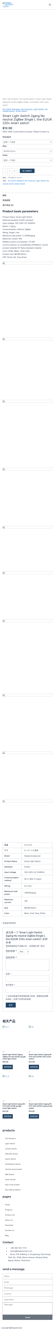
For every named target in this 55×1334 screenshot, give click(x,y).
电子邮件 (10, 985)
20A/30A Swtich (11, 1154)
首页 (4, 99)
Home (7, 1205)
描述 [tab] (4, 195)
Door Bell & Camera (12, 1190)
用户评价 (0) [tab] (8, 205)
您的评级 (11, 951)
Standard (7, 137)
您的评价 (11, 957)
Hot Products (13, 99)
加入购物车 (27, 171)
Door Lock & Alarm (12, 1185)
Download (9, 1225)
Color (5, 155)
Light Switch (38, 109)
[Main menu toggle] (49, 4)
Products (8, 1210)
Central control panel (13, 1169)
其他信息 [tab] (6, 200)
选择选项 (8, 1067)
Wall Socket (9, 1174)
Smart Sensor (10, 1179)
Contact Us (9, 1230)
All (4, 109)
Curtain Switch (11, 1149)
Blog (7, 1235)
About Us (9, 1220)
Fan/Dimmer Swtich (13, 1164)
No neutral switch (27, 99)
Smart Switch (21, 111)
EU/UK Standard (13, 109)
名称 (8, 974)
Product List (10, 1215)
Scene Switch (10, 1159)
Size (5, 146)
